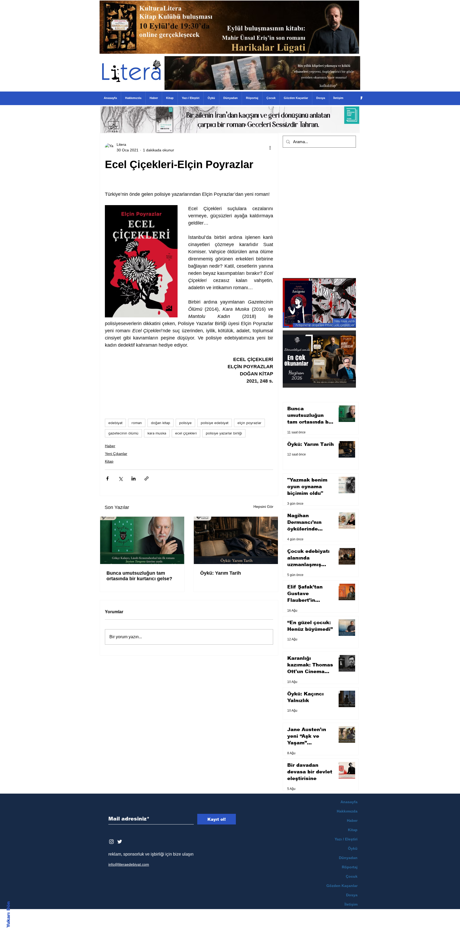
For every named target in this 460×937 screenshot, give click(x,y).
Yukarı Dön (8, 914)
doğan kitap (160, 423)
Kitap (109, 461)
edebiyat (115, 423)
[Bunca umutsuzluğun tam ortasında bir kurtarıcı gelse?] (142, 540)
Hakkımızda (347, 811)
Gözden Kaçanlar (342, 886)
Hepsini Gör (263, 506)
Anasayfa (349, 802)
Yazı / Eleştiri (346, 839)
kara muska (156, 433)
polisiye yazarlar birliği (224, 433)
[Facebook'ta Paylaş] (107, 478)
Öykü (353, 848)
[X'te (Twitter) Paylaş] (120, 478)
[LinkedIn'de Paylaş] (133, 478)
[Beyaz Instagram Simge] (111, 842)
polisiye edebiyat (214, 423)
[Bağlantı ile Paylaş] (146, 478)
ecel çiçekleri (186, 433)
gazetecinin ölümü (123, 433)
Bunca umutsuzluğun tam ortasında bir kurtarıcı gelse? (139, 575)
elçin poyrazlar (249, 423)
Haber (110, 446)
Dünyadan (348, 858)
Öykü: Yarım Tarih (220, 573)
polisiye (185, 423)
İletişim (351, 904)
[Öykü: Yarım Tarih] (236, 540)
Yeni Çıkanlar (116, 453)
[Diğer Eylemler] (270, 147)
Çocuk (352, 876)
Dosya (352, 895)
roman (137, 423)
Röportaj (350, 867)
